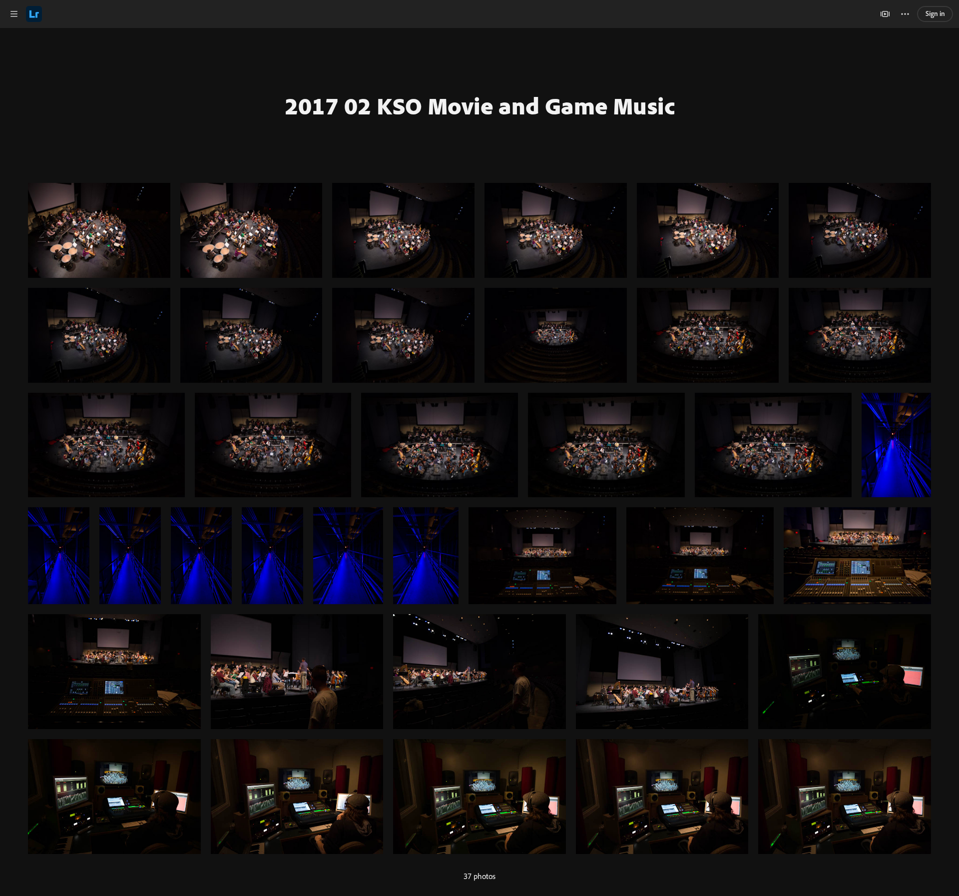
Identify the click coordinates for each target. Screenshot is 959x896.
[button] (14, 14)
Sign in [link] (935, 13)
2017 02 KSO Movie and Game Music (480, 105)
